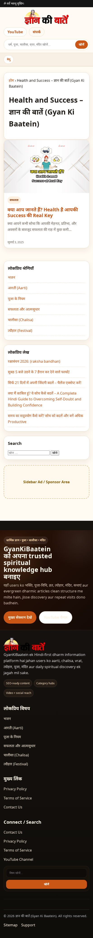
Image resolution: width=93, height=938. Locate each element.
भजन (11, 277)
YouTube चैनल (55, 617)
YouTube (15, 31)
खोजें (81, 44)
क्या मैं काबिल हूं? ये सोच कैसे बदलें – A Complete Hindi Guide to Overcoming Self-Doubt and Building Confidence (44, 399)
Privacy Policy (15, 788)
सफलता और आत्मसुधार (24, 309)
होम (11, 80)
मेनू (8, 59)
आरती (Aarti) (17, 287)
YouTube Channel (18, 859)
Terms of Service (18, 798)
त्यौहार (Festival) (20, 330)
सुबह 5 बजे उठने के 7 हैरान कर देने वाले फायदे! (39, 371)
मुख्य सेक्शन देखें (20, 617)
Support (28, 925)
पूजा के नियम (16, 298)
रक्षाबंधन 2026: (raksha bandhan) (34, 361)
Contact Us (13, 807)
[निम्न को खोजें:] (29, 452)
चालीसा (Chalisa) (20, 319)
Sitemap (11, 925)
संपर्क (37, 31)
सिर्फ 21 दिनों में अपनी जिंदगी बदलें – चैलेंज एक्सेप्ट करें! (44, 382)
